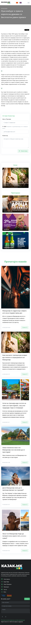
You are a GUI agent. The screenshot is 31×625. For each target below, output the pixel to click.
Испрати (27, 598)
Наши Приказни (7, 584)
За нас (5, 589)
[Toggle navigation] (28, 3)
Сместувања (6, 579)
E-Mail (15, 127)
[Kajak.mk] (5, 2)
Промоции (6, 587)
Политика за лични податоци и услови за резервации (13, 620)
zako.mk (7, 621)
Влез (4, 592)
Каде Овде (6, 581)
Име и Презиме (6, 119)
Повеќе (24, 327)
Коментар (5, 135)
